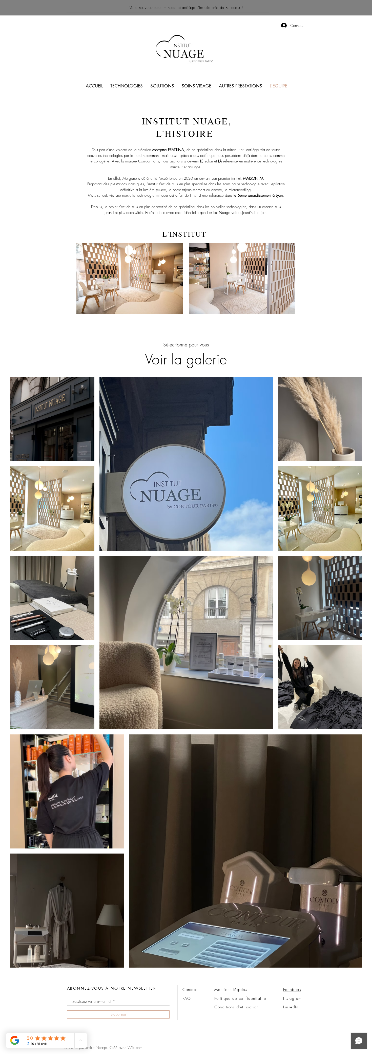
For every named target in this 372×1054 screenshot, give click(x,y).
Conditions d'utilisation (236, 1007)
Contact (189, 989)
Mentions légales (230, 989)
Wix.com (135, 1047)
